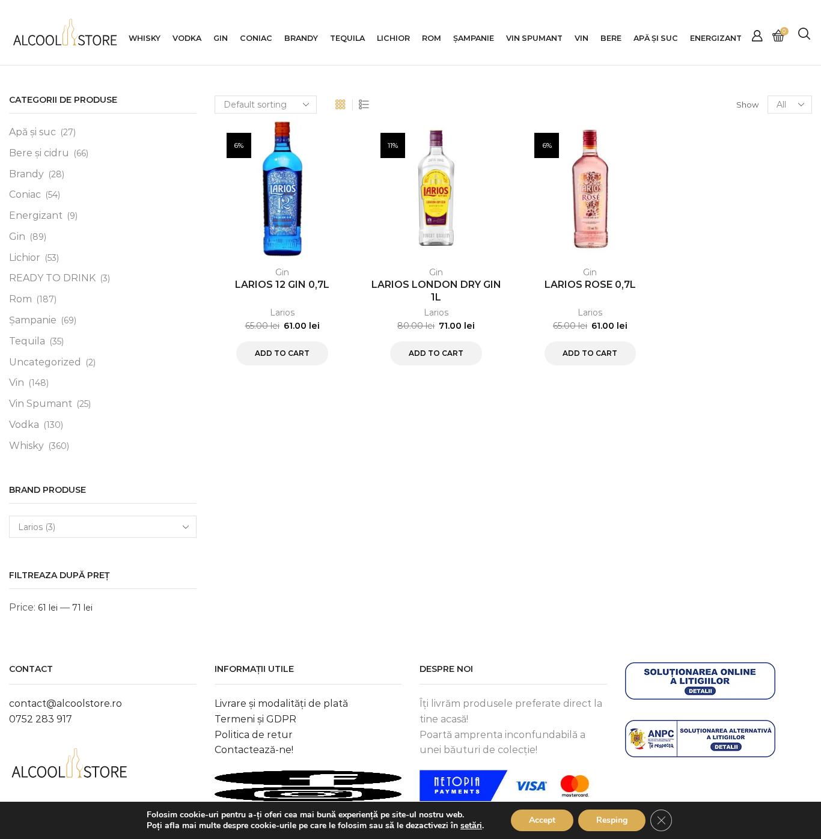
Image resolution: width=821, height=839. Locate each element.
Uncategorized (45, 362)
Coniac (256, 38)
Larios (282, 312)
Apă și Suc (655, 38)
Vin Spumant (534, 38)
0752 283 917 (40, 719)
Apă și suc (32, 132)
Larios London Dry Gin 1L (436, 291)
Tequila (347, 38)
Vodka (186, 38)
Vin (581, 38)
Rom (431, 38)
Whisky (144, 38)
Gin (220, 38)
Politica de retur (254, 734)
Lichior (393, 38)
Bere (610, 38)
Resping (611, 820)
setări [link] (471, 825)
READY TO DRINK (52, 278)
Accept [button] (542, 820)
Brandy (301, 38)
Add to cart (282, 353)
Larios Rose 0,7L (590, 284)
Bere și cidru (39, 153)
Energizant (716, 38)
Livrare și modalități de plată (281, 703)
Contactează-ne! (254, 749)
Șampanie (473, 38)
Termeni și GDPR (255, 719)
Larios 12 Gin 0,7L (282, 284)
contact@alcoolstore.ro (65, 703)
